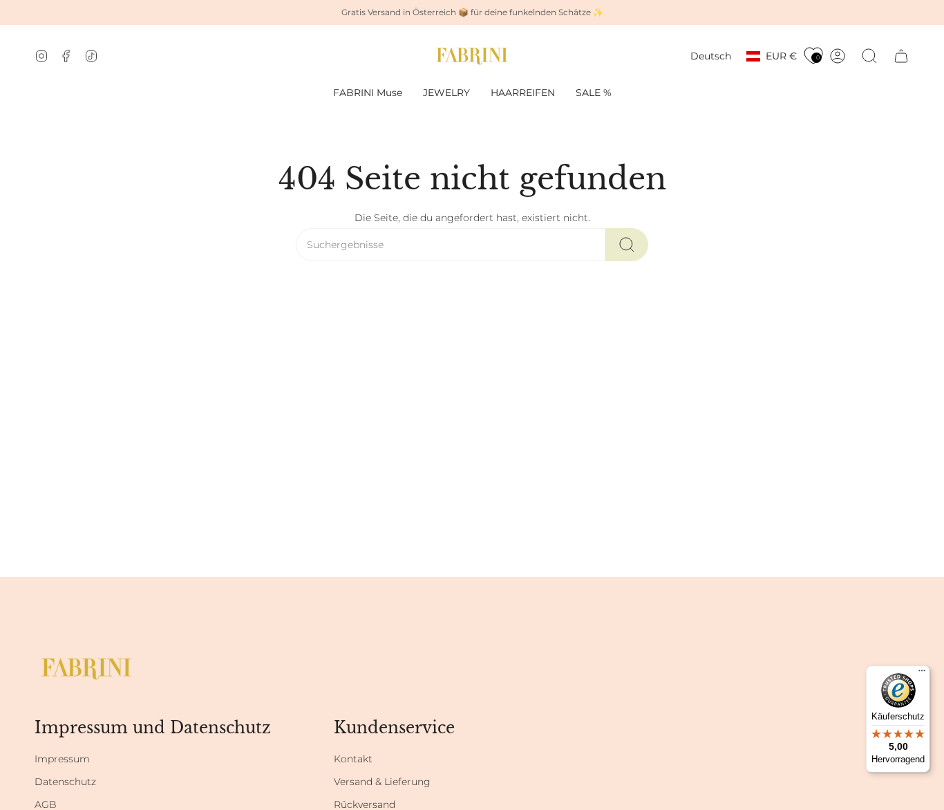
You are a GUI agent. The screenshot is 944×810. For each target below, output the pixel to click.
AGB (46, 804)
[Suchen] (626, 244)
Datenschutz (65, 781)
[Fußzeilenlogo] (86, 669)
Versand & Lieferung (382, 781)
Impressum (62, 758)
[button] (446, 93)
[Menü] (922, 674)
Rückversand (364, 804)
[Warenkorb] (901, 56)
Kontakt (353, 758)
